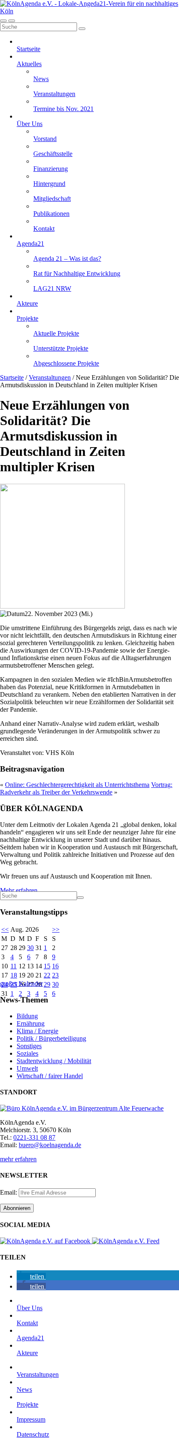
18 (13, 975)
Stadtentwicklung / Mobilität (54, 1060)
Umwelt (27, 1068)
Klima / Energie (37, 1030)
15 (47, 966)
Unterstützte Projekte (60, 348)
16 (55, 966)
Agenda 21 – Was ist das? (67, 258)
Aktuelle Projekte (56, 333)
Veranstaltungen (54, 93)
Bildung (27, 1015)
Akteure (27, 303)
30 (30, 947)
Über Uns (29, 123)
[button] (31, 1276)
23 (55, 975)
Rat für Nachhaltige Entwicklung (76, 273)
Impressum (31, 1419)
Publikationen (51, 213)
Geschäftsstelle (52, 153)
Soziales (27, 1053)
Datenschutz (33, 1434)
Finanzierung (50, 168)
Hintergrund (49, 183)
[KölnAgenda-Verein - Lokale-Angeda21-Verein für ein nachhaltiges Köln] (89, 11)
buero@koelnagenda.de (50, 1144)
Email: (9, 1192)
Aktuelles (29, 63)
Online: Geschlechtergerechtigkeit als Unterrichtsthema (77, 784)
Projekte (27, 318)
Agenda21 (30, 243)
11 (13, 966)
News (41, 78)
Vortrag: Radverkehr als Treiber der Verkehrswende (86, 788)
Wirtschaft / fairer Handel (50, 1075)
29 (47, 984)
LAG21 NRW (52, 288)
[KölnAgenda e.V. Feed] (125, 1241)
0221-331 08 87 (34, 1137)
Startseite (28, 48)
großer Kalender (21, 983)
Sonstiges (29, 1045)
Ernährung (31, 1023)
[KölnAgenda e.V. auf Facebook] (46, 1241)
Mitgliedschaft (52, 198)
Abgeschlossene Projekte (66, 363)
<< (5, 929)
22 (47, 975)
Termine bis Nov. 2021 (63, 108)
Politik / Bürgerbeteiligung (51, 1038)
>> (56, 929)
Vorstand (45, 138)
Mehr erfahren (18, 890)
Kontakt (44, 228)
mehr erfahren (18, 1159)
